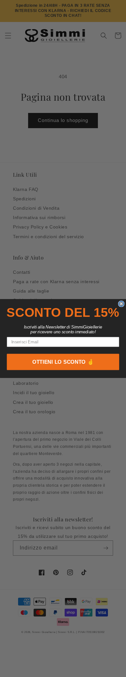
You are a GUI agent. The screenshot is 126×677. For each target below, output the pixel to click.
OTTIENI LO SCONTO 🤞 (63, 362)
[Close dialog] (121, 303)
